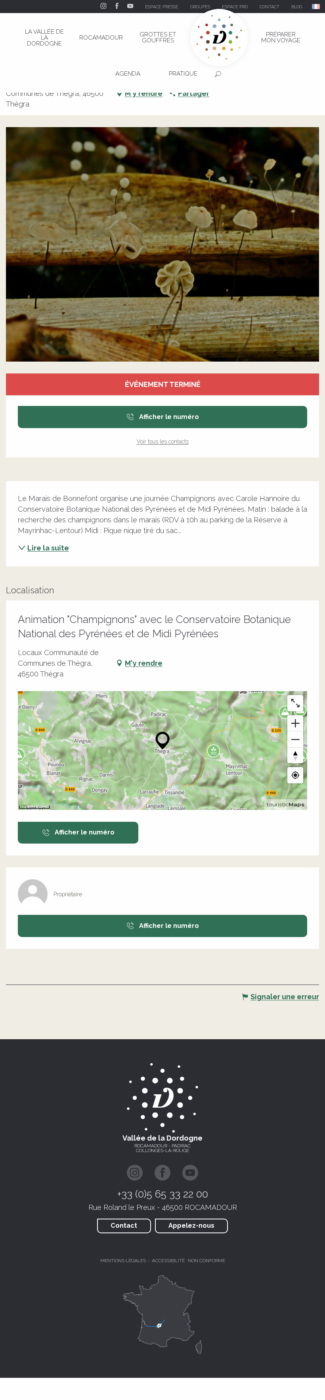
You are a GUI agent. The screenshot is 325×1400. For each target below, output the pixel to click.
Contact (124, 1225)
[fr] (316, 6)
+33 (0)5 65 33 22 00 (162, 1194)
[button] (316, 6)
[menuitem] (44, 38)
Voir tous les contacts (163, 441)
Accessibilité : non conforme (188, 1260)
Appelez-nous (191, 1225)
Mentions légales (123, 1260)
